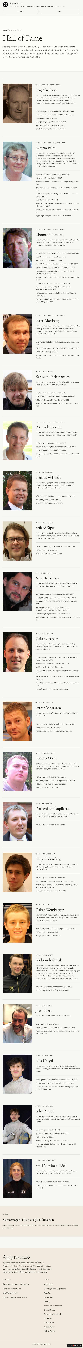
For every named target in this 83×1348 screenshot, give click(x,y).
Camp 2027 (49, 1322)
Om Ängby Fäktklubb (53, 1314)
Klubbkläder (49, 1327)
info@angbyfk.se (10, 1293)
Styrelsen (48, 1318)
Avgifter (47, 1293)
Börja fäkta (49, 1284)
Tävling (47, 1301)
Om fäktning (49, 1310)
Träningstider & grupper (55, 1288)
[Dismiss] (80, 1345)
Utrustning (49, 1297)
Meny (60, 11)
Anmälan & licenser (53, 1305)
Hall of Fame (49, 1331)
